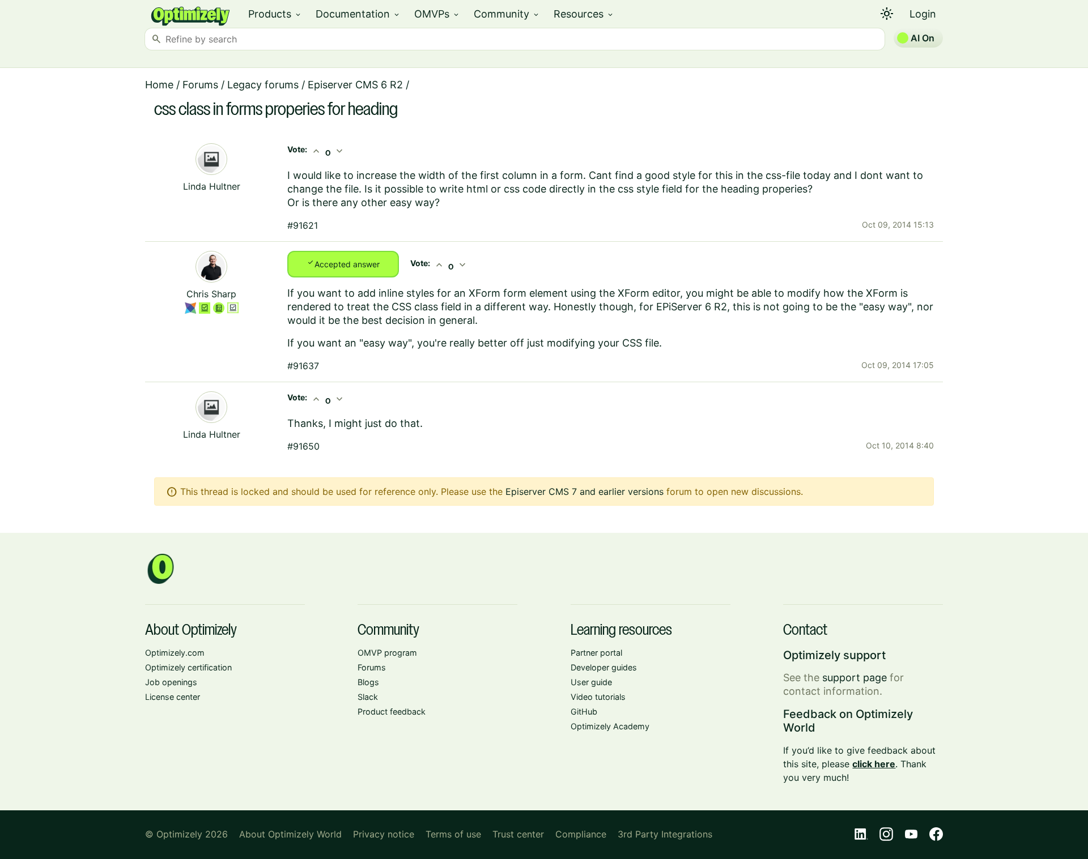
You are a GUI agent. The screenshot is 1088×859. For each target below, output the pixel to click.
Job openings (171, 682)
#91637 (303, 365)
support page (854, 677)
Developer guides (604, 667)
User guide (591, 682)
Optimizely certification (188, 667)
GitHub (584, 711)
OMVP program (387, 652)
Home (159, 85)
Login (923, 14)
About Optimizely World (290, 834)
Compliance (580, 834)
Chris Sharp (211, 294)
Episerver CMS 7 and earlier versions (584, 491)
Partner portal (596, 652)
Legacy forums (263, 85)
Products (275, 14)
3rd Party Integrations (665, 834)
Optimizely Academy (610, 726)
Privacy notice (383, 834)
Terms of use (453, 834)
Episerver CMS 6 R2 (355, 85)
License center (172, 697)
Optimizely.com (175, 652)
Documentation (358, 14)
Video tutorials (598, 697)
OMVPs (437, 14)
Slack (368, 697)
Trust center (518, 834)
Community (507, 14)
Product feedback (392, 711)
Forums (200, 85)
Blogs (368, 682)
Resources (584, 14)
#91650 (303, 446)
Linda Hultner (211, 186)
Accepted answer (343, 263)
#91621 (302, 225)
